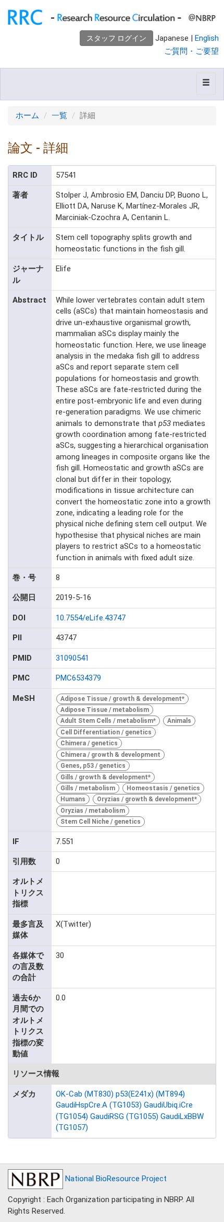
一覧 (59, 115)
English (207, 38)
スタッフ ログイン (116, 38)
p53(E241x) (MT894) (150, 1094)
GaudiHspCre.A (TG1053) (99, 1105)
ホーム (27, 115)
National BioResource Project (115, 1178)
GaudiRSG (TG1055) (124, 1116)
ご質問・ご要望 (191, 51)
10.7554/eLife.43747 (91, 617)
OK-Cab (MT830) (85, 1094)
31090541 (72, 658)
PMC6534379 (78, 678)
